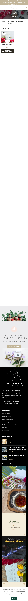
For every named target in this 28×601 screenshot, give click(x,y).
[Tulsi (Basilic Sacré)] (4, 441)
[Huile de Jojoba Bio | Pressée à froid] (4, 457)
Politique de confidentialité (9, 424)
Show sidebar (7, 28)
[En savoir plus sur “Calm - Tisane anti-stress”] (6, 41)
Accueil (3, 21)
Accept (14, 598)
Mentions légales (6, 427)
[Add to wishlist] (8, 41)
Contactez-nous (6, 430)
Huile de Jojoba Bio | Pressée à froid (17, 456)
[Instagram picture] (14, 477)
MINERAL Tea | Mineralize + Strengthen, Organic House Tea (17, 448)
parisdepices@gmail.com (11, 403)
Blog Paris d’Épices (7, 419)
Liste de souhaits (6, 416)
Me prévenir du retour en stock (7, 51)
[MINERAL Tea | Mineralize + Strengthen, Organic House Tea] (4, 449)
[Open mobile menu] (2, 7)
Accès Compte (6, 413)
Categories (13, 16)
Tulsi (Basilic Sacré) (14, 440)
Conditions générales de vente (10, 422)
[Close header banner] (26, 2)
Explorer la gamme (14, 346)
